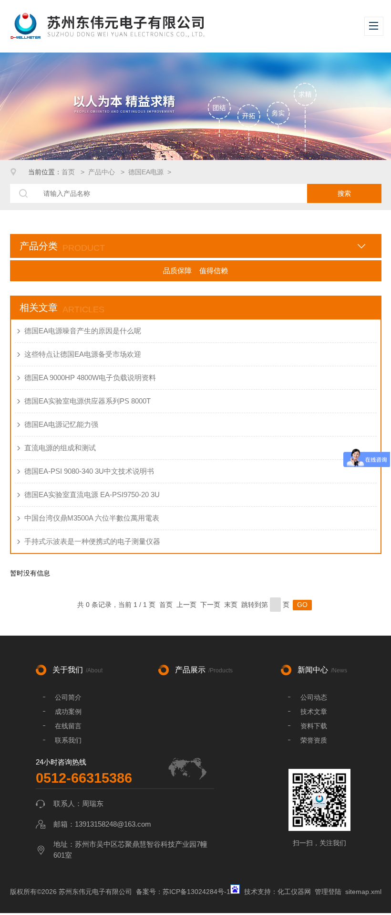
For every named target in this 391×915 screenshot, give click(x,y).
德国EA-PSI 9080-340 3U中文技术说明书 (89, 471)
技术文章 (313, 711)
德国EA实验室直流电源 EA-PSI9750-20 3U (92, 494)
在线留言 (68, 726)
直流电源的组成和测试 (60, 448)
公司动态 (313, 697)
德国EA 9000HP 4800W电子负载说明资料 (90, 377)
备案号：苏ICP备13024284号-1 (183, 891)
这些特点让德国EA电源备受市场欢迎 (82, 354)
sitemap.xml (363, 891)
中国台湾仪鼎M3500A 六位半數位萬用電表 (91, 518)
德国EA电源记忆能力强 (61, 424)
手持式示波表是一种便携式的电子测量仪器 (92, 541)
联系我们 (68, 740)
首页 (69, 172)
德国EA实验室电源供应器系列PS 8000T (87, 401)
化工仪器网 (294, 891)
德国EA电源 (146, 172)
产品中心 (102, 172)
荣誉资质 (313, 740)
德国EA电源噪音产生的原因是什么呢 (82, 331)
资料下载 (313, 726)
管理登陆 (328, 891)
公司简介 (68, 697)
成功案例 (68, 711)
